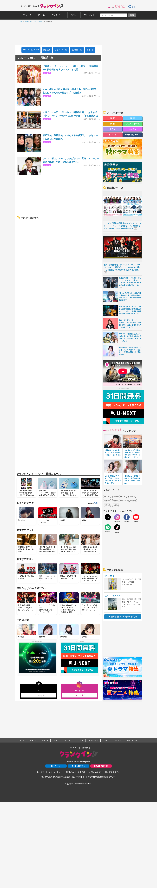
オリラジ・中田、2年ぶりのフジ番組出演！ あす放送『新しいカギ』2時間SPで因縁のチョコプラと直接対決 (70, 114)
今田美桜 (108, 496)
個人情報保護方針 (112, 772)
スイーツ (80, 740)
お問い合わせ (95, 772)
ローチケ (54, 766)
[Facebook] (127, 517)
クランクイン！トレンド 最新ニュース (40, 473)
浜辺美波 (116, 496)
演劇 (112, 124)
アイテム (118, 740)
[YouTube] (136, 517)
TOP (20, 21)
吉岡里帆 (134, 501)
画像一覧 (90, 50)
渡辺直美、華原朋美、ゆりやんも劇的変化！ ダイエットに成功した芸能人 (70, 137)
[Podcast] (108, 527)
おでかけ (68, 740)
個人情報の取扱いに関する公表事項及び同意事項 (63, 777)
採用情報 (81, 772)
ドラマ (113, 129)
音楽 (132, 118)
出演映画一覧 (77, 50)
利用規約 (70, 772)
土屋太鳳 (108, 505)
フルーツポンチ (37, 21)
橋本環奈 (116, 501)
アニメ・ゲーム (133, 124)
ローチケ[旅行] (77, 766)
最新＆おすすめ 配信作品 (31, 588)
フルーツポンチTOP (31, 50)
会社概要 (41, 772)
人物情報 (27, 21)
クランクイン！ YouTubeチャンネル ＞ (129, 384)
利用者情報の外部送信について (102, 777)
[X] (108, 517)
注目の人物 (24, 620)
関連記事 (46, 50)
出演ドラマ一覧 (61, 50)
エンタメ (133, 129)
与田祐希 (116, 505)
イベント (45, 740)
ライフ (106, 740)
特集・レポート (132, 740)
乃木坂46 (132, 496)
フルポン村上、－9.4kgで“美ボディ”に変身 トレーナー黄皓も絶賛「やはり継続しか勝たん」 (71, 160)
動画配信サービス (133, 134)
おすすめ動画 (25, 559)
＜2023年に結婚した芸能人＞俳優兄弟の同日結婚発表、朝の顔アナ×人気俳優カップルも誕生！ (70, 91)
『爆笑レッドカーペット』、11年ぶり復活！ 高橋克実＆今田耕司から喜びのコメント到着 (70, 68)
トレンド (113, 134)
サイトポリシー (55, 772)
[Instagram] (117, 517)
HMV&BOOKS (99, 766)
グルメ (56, 740)
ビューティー (93, 740)
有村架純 (108, 501)
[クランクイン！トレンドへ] (116, 6)
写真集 (124, 496)
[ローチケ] (131, 6)
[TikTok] (117, 527)
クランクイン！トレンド (28, 740)
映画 (112, 118)
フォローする (39, 695)
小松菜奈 (125, 501)
